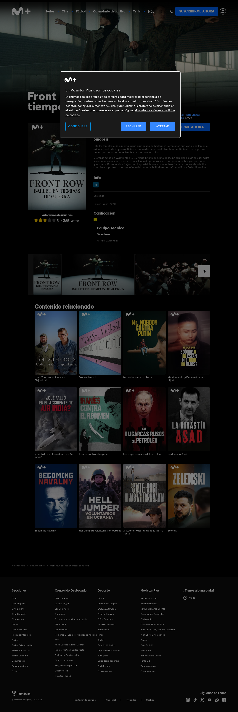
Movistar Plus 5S (63, 676)
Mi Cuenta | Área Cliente (153, 609)
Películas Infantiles (21, 635)
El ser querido (62, 598)
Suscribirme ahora (196, 11)
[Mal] (40, 220)
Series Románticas (21, 650)
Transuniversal (87, 377)
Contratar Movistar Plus (152, 624)
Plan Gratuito (147, 645)
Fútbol (81, 11)
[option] (47, 274)
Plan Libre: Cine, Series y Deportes (158, 629)
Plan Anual (146, 650)
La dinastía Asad (177, 453)
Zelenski (172, 530)
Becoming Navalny (45, 530)
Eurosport (103, 655)
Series (49, 11)
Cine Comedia (19, 614)
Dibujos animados (64, 660)
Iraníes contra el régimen (94, 453)
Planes (144, 640)
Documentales (19, 661)
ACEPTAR (162, 126)
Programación (105, 671)
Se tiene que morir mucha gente (71, 619)
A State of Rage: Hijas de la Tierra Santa (143, 532)
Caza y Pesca (61, 670)
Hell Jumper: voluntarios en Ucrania (100, 530)
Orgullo (15, 671)
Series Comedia (20, 655)
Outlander (60, 614)
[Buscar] (171, 11)
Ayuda (192, 598)
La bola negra (62, 603)
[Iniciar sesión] (223, 11)
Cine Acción (18, 619)
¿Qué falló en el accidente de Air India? (54, 455)
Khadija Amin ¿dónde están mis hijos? (186, 379)
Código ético (147, 619)
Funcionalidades (149, 603)
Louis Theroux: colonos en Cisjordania (50, 379)
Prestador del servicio (85, 700)
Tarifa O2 (145, 661)
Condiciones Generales (152, 614)
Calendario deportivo (109, 11)
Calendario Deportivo (108, 661)
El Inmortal (60, 624)
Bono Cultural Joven (151, 655)
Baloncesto (103, 629)
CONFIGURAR (78, 126)
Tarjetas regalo (148, 666)
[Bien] (49, 220)
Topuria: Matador (106, 645)
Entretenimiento (20, 666)
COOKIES (150, 700)
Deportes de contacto (109, 650)
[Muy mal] (36, 220)
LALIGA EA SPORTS (107, 609)
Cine (65, 11)
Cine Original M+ (20, 603)
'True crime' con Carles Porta (69, 650)
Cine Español (18, 609)
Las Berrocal (61, 629)
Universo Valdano (106, 624)
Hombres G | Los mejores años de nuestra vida (76, 637)
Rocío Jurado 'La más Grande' (70, 644)
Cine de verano (19, 629)
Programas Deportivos (66, 665)
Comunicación (148, 671)
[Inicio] (21, 11)
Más (151, 11)
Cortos (15, 624)
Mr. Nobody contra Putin (137, 377)
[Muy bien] (54, 220)
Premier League (106, 614)
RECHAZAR (133, 126)
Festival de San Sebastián (67, 655)
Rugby (101, 640)
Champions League (107, 603)
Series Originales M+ (22, 645)
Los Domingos (62, 609)
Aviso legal (111, 700)
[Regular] (45, 220)
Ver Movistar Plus (149, 598)
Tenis (137, 11)
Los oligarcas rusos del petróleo (142, 453)
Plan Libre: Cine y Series (153, 635)
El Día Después (105, 619)
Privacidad (131, 700)
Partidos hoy (104, 666)
